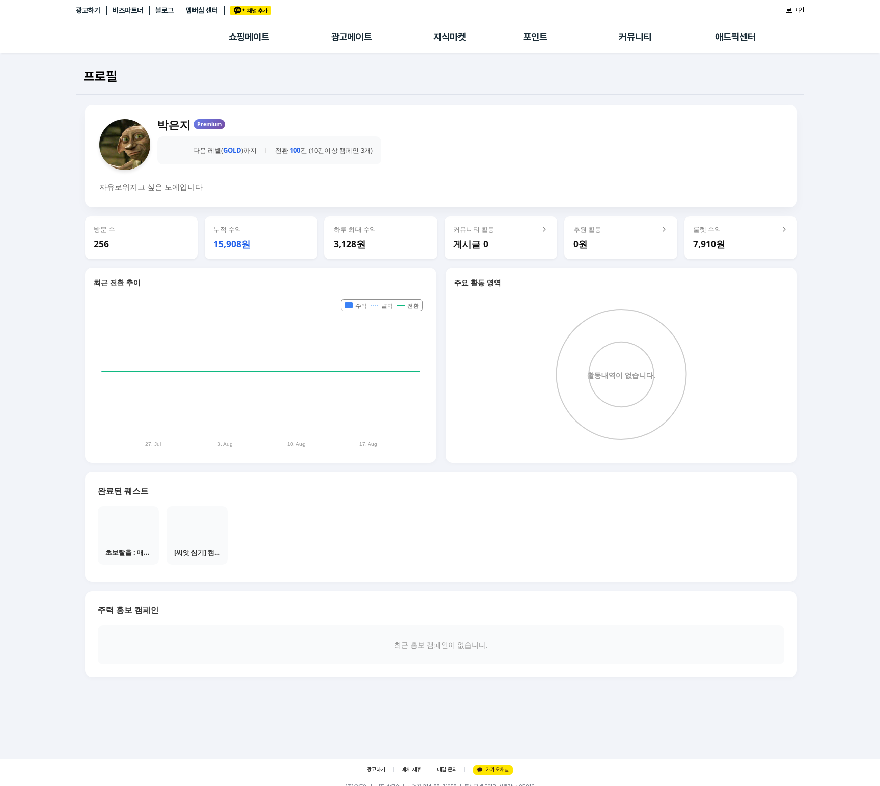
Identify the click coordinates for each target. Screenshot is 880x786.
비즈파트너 (128, 10)
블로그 (164, 10)
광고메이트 (351, 37)
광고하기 (88, 10)
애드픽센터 (735, 37)
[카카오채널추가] (250, 10)
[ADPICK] (152, 37)
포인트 (535, 37)
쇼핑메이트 (249, 37)
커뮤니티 (635, 37)
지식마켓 (449, 37)
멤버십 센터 (202, 10)
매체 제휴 (411, 769)
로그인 (795, 10)
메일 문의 (447, 769)
